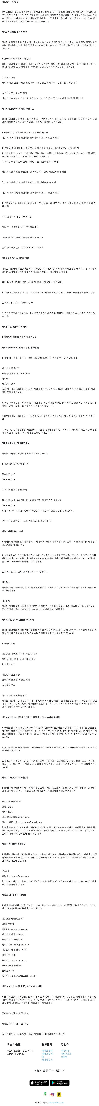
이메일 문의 (47, 1050)
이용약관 (65, 1050)
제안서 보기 (47, 1060)
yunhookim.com (56, 1102)
